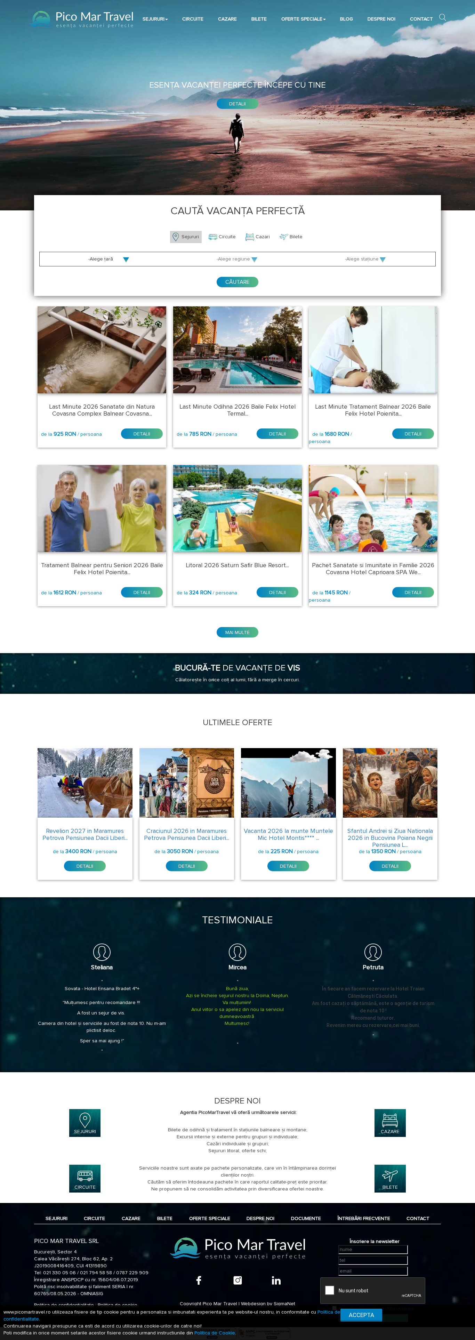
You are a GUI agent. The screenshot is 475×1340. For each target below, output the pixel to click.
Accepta (361, 1314)
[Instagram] (237, 1280)
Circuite (228, 236)
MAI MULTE (237, 632)
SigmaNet (284, 1303)
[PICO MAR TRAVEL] (81, 19)
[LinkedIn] (276, 1280)
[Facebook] (198, 1280)
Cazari (263, 236)
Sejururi (191, 236)
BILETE (259, 19)
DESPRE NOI (381, 19)
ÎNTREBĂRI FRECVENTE (364, 1218)
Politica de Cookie (214, 1333)
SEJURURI (153, 19)
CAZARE (227, 19)
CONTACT (421, 19)
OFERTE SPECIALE (301, 19)
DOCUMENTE (306, 1218)
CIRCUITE (192, 19)
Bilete (296, 236)
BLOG (346, 19)
